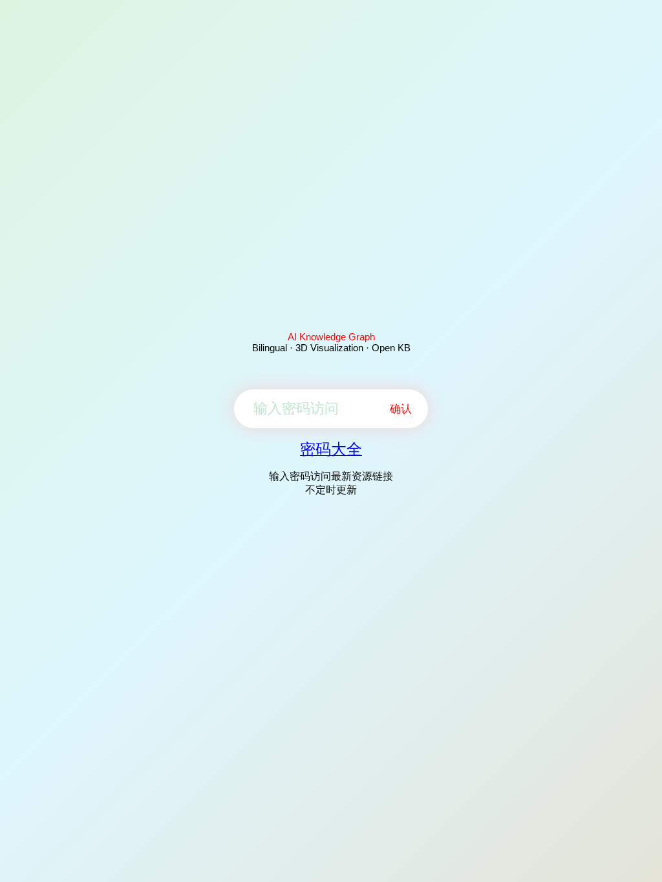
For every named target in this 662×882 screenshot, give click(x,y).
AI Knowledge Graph (331, 336)
